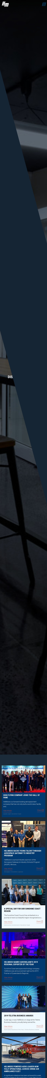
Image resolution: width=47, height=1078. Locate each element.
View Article (7, 811)
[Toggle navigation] (43, 4)
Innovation (14, 872)
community (7, 925)
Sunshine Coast (16, 814)
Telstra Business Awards (32, 1029)
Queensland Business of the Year (14, 1029)
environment (16, 925)
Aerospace (7, 872)
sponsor (20, 872)
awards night (7, 814)
